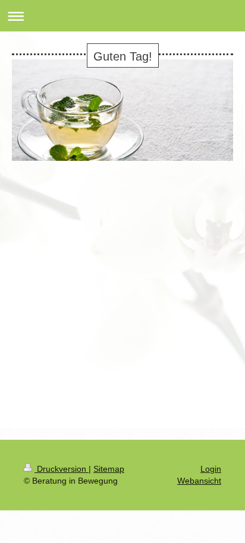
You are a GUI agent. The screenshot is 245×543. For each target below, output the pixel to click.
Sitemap (108, 469)
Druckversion (61, 469)
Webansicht (199, 480)
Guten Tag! (122, 56)
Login (210, 469)
